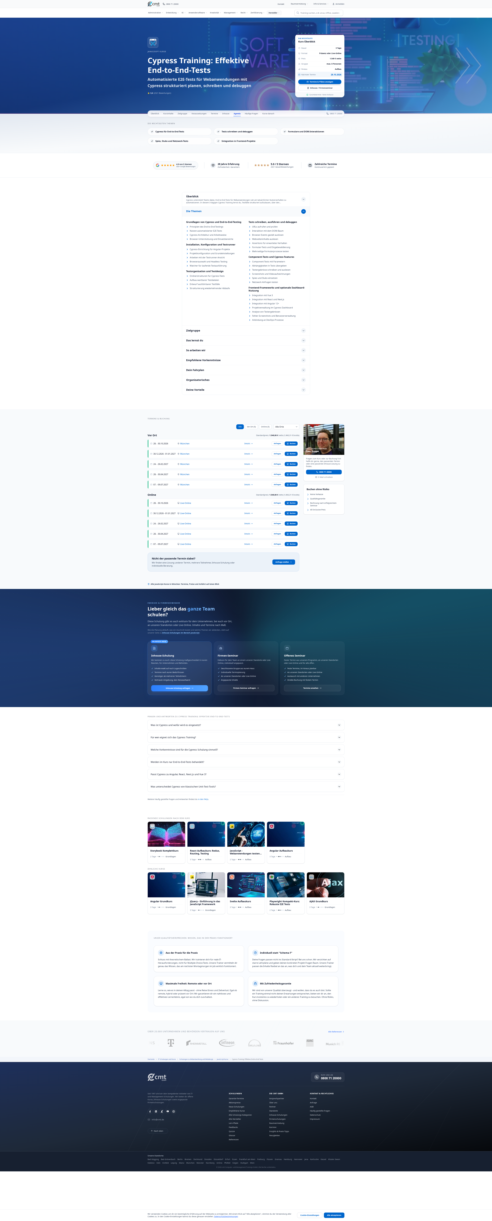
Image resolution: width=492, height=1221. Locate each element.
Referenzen (234, 1139)
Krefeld (165, 1163)
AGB (312, 1106)
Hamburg (288, 1159)
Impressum (315, 1119)
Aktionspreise (234, 1102)
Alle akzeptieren (334, 1215)
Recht (243, 12)
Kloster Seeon (334, 1159)
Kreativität (214, 12)
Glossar (232, 1135)
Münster (200, 1163)
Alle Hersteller (235, 1119)
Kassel (323, 1159)
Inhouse (225, 113)
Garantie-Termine (236, 1098)
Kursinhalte (168, 113)
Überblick (155, 113)
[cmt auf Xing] (161, 1111)
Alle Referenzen (335, 1031)
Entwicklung (171, 12)
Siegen (235, 1163)
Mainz (181, 1163)
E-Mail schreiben (325, 477)
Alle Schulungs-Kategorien (240, 1115)
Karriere (272, 1127)
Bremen (188, 1159)
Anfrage (313, 1102)
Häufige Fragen (251, 113)
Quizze (232, 1131)
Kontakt (281, 4)
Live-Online (185, 503)
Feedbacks (233, 1127)
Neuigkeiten (274, 1135)
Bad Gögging (153, 1159)
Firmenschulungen (277, 1119)
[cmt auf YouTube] (167, 1111)
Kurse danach (268, 113)
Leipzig (174, 1163)
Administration (154, 12)
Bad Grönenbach (168, 1159)
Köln (158, 1163)
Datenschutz (315, 1115)
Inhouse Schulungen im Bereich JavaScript (180, 633)
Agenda (237, 113)
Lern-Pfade (233, 1123)
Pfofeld (227, 1163)
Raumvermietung (298, 4)
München (184, 443)
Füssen (270, 1159)
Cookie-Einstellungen (309, 1215)
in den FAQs (203, 799)
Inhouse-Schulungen (278, 1115)
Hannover (298, 1159)
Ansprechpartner (276, 1098)
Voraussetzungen (199, 113)
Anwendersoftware (197, 12)
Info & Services (320, 4)
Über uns (273, 1102)
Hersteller (273, 13)
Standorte (273, 1111)
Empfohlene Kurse (237, 1111)
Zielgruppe (182, 113)
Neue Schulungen (236, 1106)
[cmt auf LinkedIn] (155, 1111)
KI (182, 12)
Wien (252, 1163)
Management (229, 12)
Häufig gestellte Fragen (320, 1111)
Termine (214, 113)
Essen (234, 1159)
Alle (240, 426)
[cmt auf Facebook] (150, 1111)
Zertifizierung (256, 12)
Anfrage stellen (282, 562)
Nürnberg (210, 1163)
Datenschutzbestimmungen (226, 1216)
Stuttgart (244, 1163)
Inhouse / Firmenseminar (321, 88)
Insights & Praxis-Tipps (279, 1131)
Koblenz (151, 1163)
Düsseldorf (218, 1159)
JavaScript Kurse (157, 51)
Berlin (180, 1159)
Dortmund (197, 1159)
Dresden (208, 1159)
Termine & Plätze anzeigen (321, 82)
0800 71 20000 (325, 472)
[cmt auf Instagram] (173, 1111)
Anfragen (277, 443)
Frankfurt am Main (247, 1159)
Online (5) (265, 426)
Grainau (278, 1159)
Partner (272, 1106)
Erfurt (227, 1159)
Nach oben (158, 1131)
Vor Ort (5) (251, 426)
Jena (306, 1159)
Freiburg (261, 1159)
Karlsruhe (314, 1159)
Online (219, 1163)
